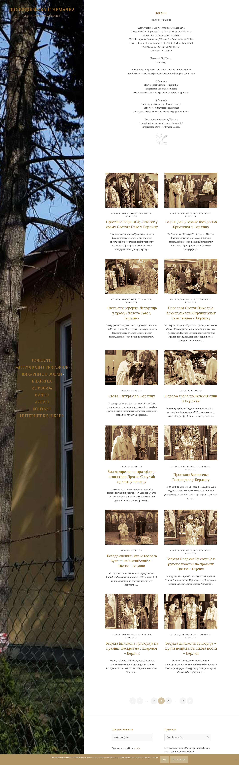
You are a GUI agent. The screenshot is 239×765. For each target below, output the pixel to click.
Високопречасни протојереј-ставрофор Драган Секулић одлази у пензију (131, 476)
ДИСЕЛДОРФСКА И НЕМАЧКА (42, 9)
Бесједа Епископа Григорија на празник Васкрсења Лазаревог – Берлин (131, 648)
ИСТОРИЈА (41, 388)
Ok (164, 760)
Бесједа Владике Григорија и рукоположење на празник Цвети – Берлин (190, 564)
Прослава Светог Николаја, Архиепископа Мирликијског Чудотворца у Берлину (191, 313)
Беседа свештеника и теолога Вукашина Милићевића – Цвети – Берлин (132, 561)
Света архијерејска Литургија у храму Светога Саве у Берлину (132, 313)
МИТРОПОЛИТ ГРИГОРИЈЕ (137, 213)
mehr (138, 748)
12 (183, 700)
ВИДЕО (42, 394)
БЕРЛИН (115, 213)
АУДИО (42, 401)
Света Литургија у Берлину (131, 396)
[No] (236, 759)
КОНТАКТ (42, 408)
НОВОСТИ (42, 360)
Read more (179, 760)
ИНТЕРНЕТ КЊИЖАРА (42, 415)
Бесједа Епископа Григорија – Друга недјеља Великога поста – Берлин (191, 648)
